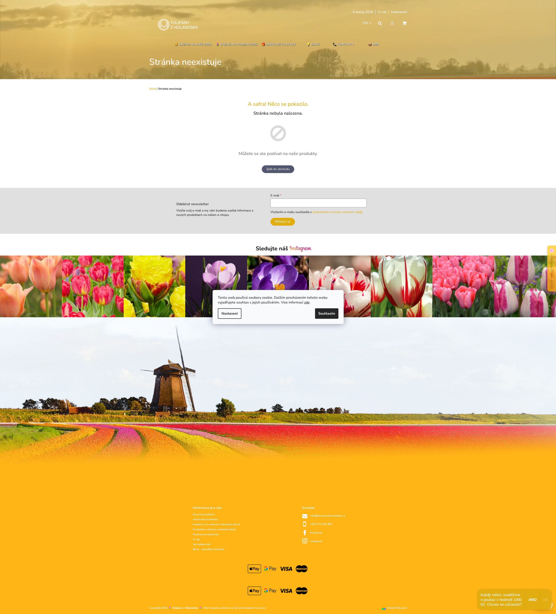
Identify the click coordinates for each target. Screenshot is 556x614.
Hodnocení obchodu (206, 534)
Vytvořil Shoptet (397, 608)
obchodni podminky (205, 519)
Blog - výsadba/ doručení (208, 549)
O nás (382, 12)
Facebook (316, 532)
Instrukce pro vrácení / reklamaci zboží (216, 524)
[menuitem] (192, 44)
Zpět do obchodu (278, 169)
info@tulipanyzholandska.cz (327, 515)
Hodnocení (399, 12)
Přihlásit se (282, 222)
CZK (365, 23)
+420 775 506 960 (321, 524)
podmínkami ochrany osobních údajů (338, 212)
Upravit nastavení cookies (250, 608)
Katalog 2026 (363, 12)
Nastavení (230, 313)
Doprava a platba (204, 514)
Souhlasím (326, 313)
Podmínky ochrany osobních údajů (214, 529)
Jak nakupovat (201, 544)
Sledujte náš (272, 248)
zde (307, 302)
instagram (316, 541)
